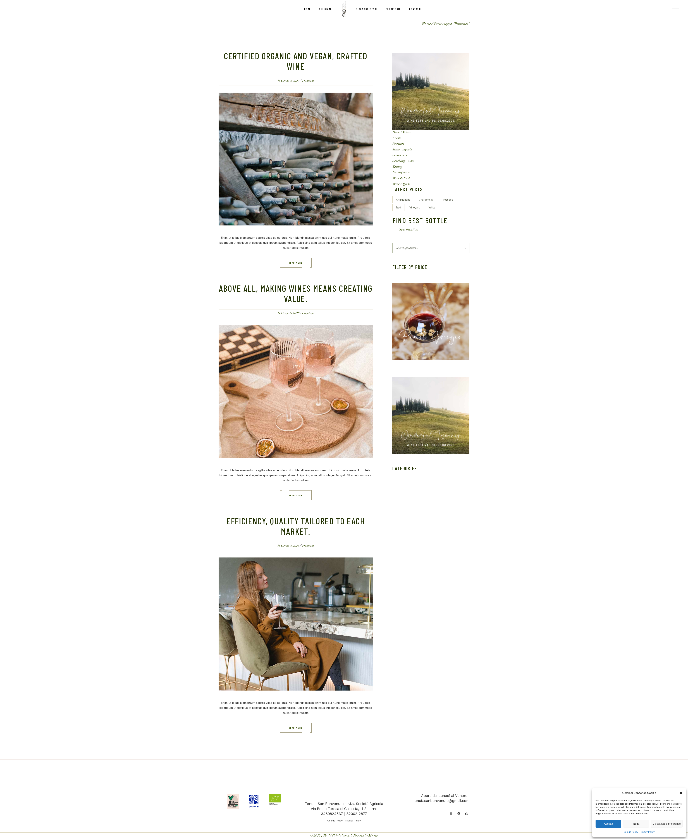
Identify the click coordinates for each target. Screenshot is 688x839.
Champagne (403, 199)
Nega (636, 823)
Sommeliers (399, 155)
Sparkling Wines (403, 161)
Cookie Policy (631, 832)
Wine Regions (401, 184)
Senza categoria (402, 149)
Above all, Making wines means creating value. (295, 293)
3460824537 (332, 814)
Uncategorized (401, 172)
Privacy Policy (647, 832)
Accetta (608, 823)
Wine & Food (401, 178)
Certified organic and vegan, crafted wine (295, 60)
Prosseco (447, 199)
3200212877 (356, 814)
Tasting (397, 167)
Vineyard (414, 207)
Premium (308, 81)
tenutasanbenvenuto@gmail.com (441, 801)
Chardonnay (426, 199)
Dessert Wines (401, 132)
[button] (681, 793)
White (432, 207)
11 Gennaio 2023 (288, 81)
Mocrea (373, 835)
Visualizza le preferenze (667, 823)
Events (396, 138)
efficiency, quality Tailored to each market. (295, 526)
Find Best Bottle (420, 220)
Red (398, 207)
